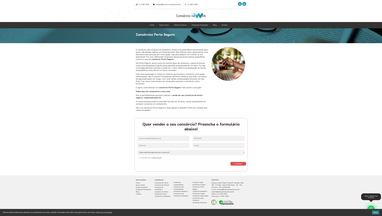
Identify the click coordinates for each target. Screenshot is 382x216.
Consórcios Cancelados (162, 196)
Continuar (238, 164)
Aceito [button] (375, 212)
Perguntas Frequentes (200, 25)
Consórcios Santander (181, 196)
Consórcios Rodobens (199, 191)
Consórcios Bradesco (181, 191)
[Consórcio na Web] (191, 15)
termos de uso (156, 158)
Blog (215, 25)
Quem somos (164, 25)
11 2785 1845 (143, 4)
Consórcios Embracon (199, 203)
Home (152, 25)
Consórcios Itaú (179, 194)
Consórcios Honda (198, 194)
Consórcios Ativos (161, 194)
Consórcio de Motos (161, 192)
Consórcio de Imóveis (162, 185)
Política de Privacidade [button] (104, 212)
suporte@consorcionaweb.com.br (222, 192)
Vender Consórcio (180, 25)
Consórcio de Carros (161, 183)
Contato (225, 25)
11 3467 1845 (192, 4)
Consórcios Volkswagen (200, 196)
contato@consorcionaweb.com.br (168, 4)
